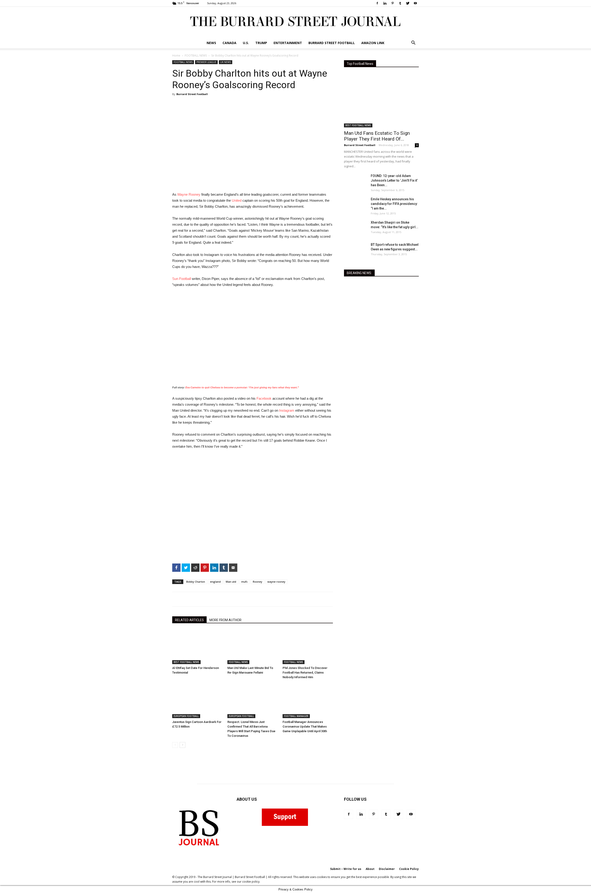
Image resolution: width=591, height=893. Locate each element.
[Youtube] (415, 3)
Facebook (263, 398)
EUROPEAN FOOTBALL (186, 716)
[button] (413, 43)
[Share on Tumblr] (154, 242)
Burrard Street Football (331, 43)
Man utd (231, 581)
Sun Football (181, 279)
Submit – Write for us (345, 869)
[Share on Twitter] (154, 205)
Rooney (257, 581)
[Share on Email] (154, 251)
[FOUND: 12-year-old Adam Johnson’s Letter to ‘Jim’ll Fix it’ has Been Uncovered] (355, 182)
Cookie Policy (409, 869)
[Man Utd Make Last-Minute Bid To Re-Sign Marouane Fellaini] (252, 646)
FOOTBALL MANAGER (296, 716)
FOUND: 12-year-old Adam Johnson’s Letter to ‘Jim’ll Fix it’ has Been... (394, 180)
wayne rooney (276, 581)
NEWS (211, 43)
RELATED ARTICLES (189, 620)
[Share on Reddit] (154, 214)
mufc (244, 581)
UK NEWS (225, 62)
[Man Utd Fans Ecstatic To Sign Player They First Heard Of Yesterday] (381, 100)
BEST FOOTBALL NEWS (186, 662)
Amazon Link (372, 43)
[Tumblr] (400, 3)
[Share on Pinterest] (154, 224)
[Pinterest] (392, 3)
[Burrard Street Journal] (295, 22)
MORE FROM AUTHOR (225, 620)
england (215, 581)
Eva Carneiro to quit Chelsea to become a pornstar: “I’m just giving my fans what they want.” (242, 387)
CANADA (229, 43)
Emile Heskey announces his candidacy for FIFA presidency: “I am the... (394, 203)
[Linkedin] (384, 3)
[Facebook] (377, 3)
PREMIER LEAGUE (206, 62)
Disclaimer (387, 869)
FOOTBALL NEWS (196, 55)
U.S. (246, 43)
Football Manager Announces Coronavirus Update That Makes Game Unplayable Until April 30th (305, 726)
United (236, 200)
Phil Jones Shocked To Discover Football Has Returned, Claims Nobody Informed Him (305, 672)
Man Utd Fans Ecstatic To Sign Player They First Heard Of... (377, 136)
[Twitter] (407, 3)
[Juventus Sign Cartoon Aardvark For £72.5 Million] (197, 700)
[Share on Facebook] (154, 196)
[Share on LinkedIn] (154, 233)
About (370, 869)
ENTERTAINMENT (288, 43)
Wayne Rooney (188, 194)
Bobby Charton (195, 581)
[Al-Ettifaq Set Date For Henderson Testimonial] (197, 646)
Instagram (286, 410)
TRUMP (261, 43)
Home (176, 55)
